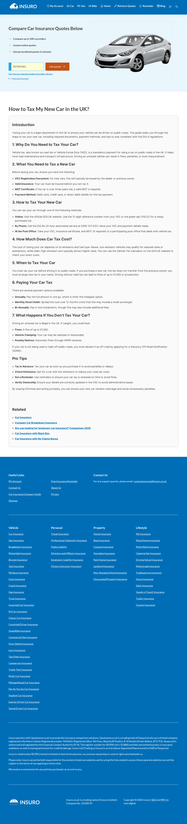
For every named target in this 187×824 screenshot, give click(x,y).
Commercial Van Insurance (23, 637)
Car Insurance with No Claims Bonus (36, 438)
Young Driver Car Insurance (23, 708)
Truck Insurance (17, 598)
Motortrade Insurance (148, 566)
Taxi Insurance (16, 566)
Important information (20, 79)
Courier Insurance (145, 605)
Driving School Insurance (149, 559)
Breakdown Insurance (20, 546)
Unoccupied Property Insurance (110, 579)
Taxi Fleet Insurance (19, 656)
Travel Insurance (60, 533)
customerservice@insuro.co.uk (150, 481)
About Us (56, 487)
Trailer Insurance (145, 598)
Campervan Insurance (20, 663)
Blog (162, 5)
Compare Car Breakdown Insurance (36, 422)
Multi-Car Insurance (19, 676)
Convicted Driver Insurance (23, 624)
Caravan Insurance (103, 546)
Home (107, 5)
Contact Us (15, 487)
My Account (56, 5)
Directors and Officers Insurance (68, 553)
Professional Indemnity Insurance (69, 540)
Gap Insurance (16, 592)
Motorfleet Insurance (147, 546)
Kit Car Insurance (18, 611)
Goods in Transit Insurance (150, 592)
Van (83, 5)
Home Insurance (102, 533)
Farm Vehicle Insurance (21, 643)
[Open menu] (170, 6)
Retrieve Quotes (126, 5)
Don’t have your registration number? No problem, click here (30, 74)
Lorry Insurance (17, 650)
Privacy (55, 494)
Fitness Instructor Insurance (66, 566)
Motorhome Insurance (148, 540)
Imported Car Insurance (21, 605)
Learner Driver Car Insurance (24, 701)
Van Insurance (16, 540)
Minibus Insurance (18, 572)
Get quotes (55, 66)
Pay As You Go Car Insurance (24, 689)
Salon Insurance (144, 585)
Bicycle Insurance (18, 559)
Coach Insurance (17, 585)
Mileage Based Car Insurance (24, 682)
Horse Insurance (144, 579)
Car (72, 5)
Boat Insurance (102, 540)
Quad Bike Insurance (20, 630)
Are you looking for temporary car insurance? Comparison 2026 (53, 428)
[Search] (176, 6)
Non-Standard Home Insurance (110, 572)
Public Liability (59, 546)
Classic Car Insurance (20, 617)
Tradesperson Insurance (149, 572)
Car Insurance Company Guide (25, 494)
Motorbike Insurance (20, 553)
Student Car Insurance (20, 695)
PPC (163, 799)
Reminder (148, 5)
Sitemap (13, 500)
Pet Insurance (143, 533)
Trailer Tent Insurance (20, 669)
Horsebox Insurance (104, 553)
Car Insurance (23, 417)
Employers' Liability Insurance (67, 559)
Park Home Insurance (105, 559)
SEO (154, 799)
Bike (94, 5)
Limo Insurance (17, 579)
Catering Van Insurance (148, 553)
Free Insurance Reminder (64, 481)
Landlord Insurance (104, 566)
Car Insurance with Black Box (32, 433)
